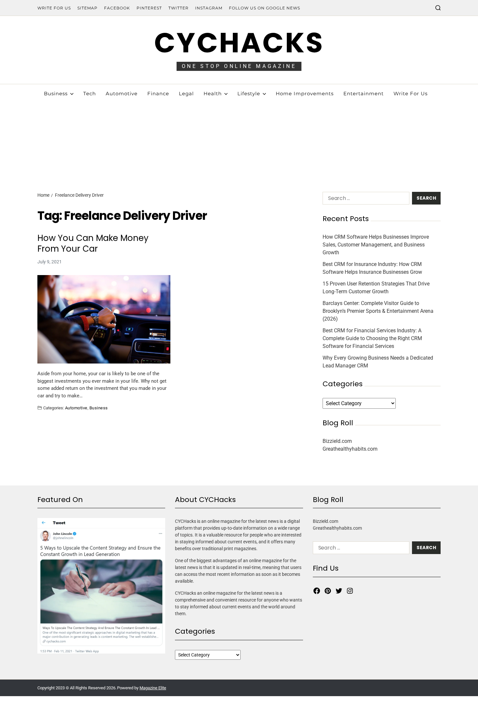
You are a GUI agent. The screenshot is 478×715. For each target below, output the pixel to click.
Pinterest (149, 8)
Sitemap (87, 8)
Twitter (178, 8)
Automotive (76, 407)
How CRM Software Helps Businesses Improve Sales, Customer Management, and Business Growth (376, 245)
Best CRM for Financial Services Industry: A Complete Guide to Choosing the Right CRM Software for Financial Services (372, 338)
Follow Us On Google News (264, 8)
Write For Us (54, 8)
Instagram (208, 8)
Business (98, 407)
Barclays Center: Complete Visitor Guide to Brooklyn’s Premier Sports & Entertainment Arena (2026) (378, 311)
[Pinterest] (328, 591)
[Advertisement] (239, 133)
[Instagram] (350, 591)
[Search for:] (364, 199)
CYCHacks (239, 43)
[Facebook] (317, 591)
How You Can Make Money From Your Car (93, 243)
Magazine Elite (152, 687)
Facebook (117, 8)
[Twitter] (339, 591)
